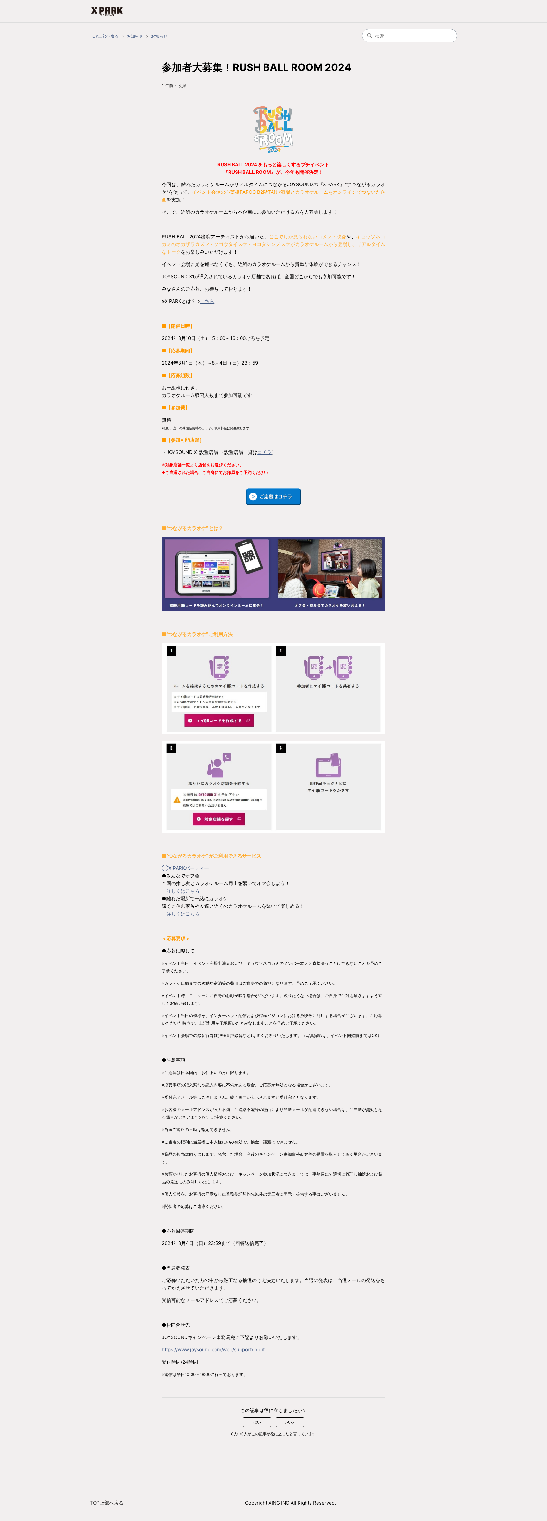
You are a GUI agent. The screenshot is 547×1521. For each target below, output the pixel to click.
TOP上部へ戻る (104, 36)
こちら (207, 301)
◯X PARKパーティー (185, 868)
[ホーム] (107, 11)
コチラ (264, 452)
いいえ (290, 1422)
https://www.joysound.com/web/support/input (213, 1350)
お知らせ (135, 36)
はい (257, 1422)
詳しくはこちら (183, 891)
